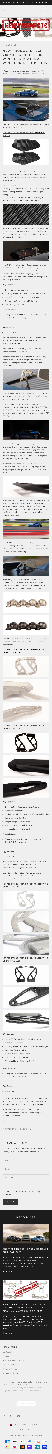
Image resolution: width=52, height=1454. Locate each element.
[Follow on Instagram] (11, 1416)
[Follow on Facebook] (4, 1416)
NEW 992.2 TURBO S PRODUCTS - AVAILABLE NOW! (26, 2)
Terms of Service (26, 1151)
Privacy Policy (9, 1151)
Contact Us (7, 1352)
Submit (10, 1202)
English (24, 1429)
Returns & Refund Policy (13, 1360)
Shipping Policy (9, 1365)
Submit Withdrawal (11, 1373)
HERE (40, 1104)
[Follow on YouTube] (18, 1416)
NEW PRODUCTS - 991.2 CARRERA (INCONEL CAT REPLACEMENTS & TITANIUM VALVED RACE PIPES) (24, 1307)
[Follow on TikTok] (25, 1416)
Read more (7, 1271)
